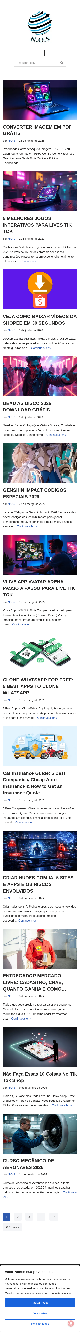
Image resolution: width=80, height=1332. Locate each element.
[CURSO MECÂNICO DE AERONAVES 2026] (40, 1134)
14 (53, 1216)
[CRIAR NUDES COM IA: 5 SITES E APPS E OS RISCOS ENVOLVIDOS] (40, 851)
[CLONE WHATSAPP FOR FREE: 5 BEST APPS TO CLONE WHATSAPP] (40, 653)
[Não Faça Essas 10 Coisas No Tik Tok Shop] (40, 1047)
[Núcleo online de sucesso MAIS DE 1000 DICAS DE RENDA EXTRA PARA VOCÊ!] (40, 26)
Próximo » (12, 1227)
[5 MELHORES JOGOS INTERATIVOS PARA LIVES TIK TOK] (40, 191)
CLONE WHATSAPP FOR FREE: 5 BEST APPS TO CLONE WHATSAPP (38, 686)
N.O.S (11, 140)
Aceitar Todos (40, 1302)
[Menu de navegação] (40, 53)
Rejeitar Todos (40, 1323)
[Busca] (61, 63)
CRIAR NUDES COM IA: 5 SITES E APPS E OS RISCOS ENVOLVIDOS (38, 884)
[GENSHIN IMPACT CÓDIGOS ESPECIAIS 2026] (40, 463)
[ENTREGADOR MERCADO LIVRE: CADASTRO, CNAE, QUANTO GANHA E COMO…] (40, 949)
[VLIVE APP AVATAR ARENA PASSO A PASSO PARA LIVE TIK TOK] (40, 555)
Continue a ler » (30, 261)
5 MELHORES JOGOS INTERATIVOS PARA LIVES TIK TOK (37, 225)
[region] (40, 1298)
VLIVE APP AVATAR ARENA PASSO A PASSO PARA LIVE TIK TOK (39, 588)
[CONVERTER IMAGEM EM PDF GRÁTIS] (40, 100)
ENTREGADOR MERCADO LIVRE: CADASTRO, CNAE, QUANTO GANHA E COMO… (34, 982)
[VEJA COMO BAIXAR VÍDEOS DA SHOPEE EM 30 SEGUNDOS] (40, 289)
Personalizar (40, 1313)
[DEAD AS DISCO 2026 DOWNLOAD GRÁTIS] (40, 376)
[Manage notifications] (71, 1323)
